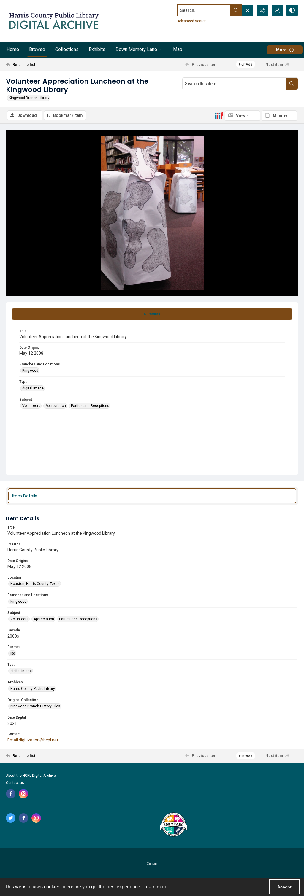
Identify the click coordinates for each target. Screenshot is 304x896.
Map (177, 49)
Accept (284, 886)
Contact (152, 864)
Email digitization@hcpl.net (32, 740)
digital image (33, 388)
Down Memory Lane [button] (136, 49)
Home (13, 49)
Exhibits (97, 49)
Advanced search (192, 21)
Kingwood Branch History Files (35, 706)
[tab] (152, 314)
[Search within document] (292, 84)
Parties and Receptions (90, 406)
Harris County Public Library (32, 689)
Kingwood (30, 370)
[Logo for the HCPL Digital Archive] (53, 21)
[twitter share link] (10, 818)
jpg (12, 653)
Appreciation (55, 406)
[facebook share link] (10, 793)
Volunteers (31, 406)
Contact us (15, 783)
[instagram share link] (23, 793)
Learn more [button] (155, 886)
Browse (37, 49)
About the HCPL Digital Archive (31, 776)
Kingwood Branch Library (29, 98)
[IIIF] (219, 115)
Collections (67, 49)
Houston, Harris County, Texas (35, 584)
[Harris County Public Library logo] (173, 825)
